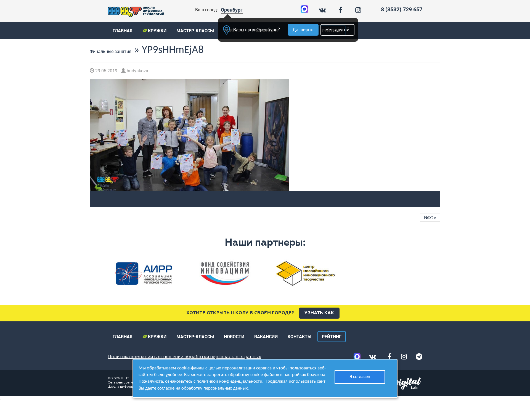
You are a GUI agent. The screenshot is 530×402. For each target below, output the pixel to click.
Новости (234, 336)
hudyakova (137, 70)
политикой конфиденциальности (229, 381)
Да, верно (303, 30)
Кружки (156, 30)
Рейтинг (331, 336)
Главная (122, 30)
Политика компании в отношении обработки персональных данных (184, 357)
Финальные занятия (110, 51)
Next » (430, 217)
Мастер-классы (195, 30)
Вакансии (266, 336)
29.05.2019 (105, 70)
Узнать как (319, 313)
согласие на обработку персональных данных (202, 388)
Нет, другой (337, 30)
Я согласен (359, 376)
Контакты (299, 336)
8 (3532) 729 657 (401, 9)
